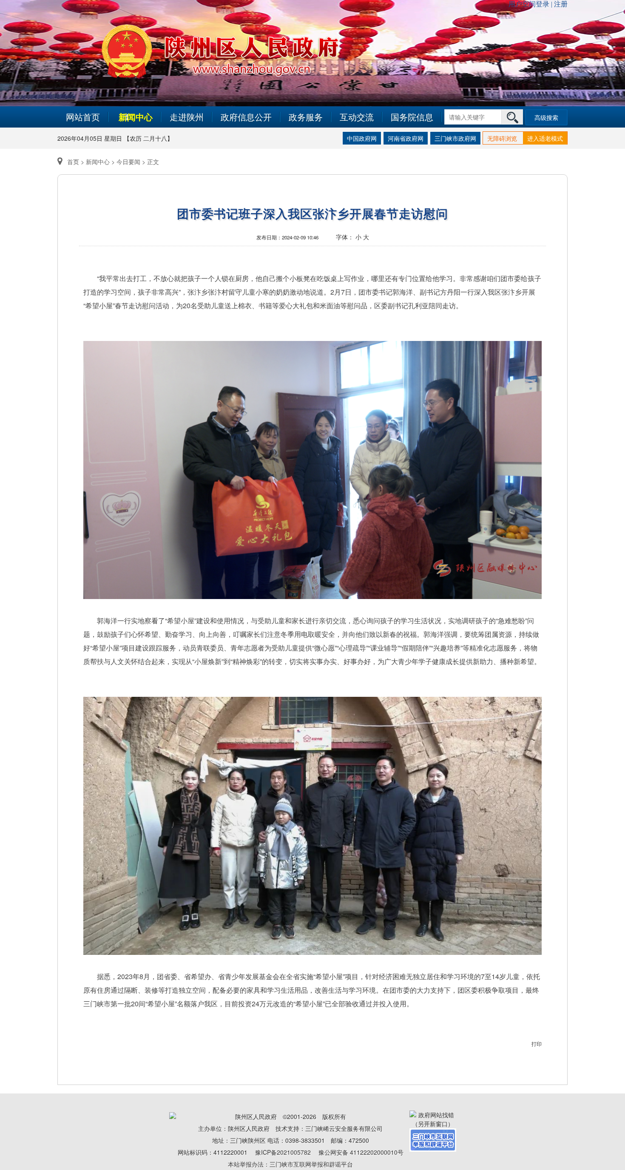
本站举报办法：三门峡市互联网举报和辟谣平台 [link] (290, 1164)
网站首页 (83, 117)
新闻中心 (136, 117)
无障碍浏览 (502, 138)
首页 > (75, 161)
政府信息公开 (246, 117)
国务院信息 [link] (412, 117)
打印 (536, 1043)
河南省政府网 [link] (405, 138)
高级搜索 (546, 117)
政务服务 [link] (306, 117)
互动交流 (357, 117)
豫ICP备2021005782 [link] (283, 1152)
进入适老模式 (545, 138)
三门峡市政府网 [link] (455, 138)
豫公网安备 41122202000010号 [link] (360, 1152)
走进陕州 (187, 117)
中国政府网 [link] (362, 138)
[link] (432, 1118)
